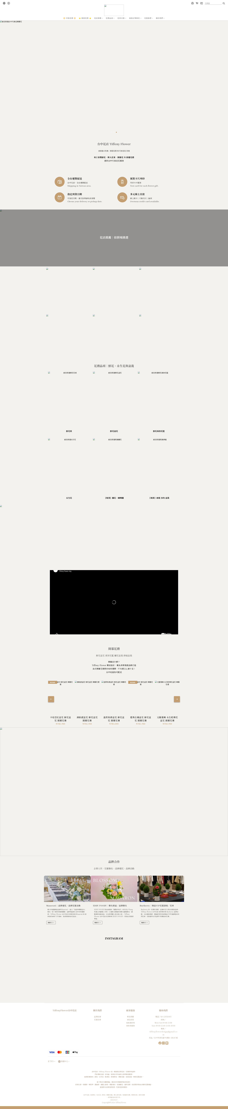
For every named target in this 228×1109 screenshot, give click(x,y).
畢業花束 (134, 1095)
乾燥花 (93, 1095)
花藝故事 (97, 1019)
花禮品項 (109, 18)
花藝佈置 (147, 18)
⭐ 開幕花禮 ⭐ (85, 18)
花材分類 (121, 18)
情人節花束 (117, 1095)
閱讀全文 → (51, 922)
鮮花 (103, 1095)
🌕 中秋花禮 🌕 (69, 18)
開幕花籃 (110, 1095)
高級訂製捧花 (134, 18)
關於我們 (159, 18)
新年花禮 (142, 1095)
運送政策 (130, 1019)
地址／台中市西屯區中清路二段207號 (163, 1038)
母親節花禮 (126, 1095)
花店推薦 (97, 18)
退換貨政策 (130, 1023)
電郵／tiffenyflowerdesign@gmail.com (163, 1031)
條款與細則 (130, 1025)
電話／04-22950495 (163, 1016)
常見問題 (130, 1016)
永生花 (98, 1095)
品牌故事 (97, 1016)
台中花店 (86, 1095)
